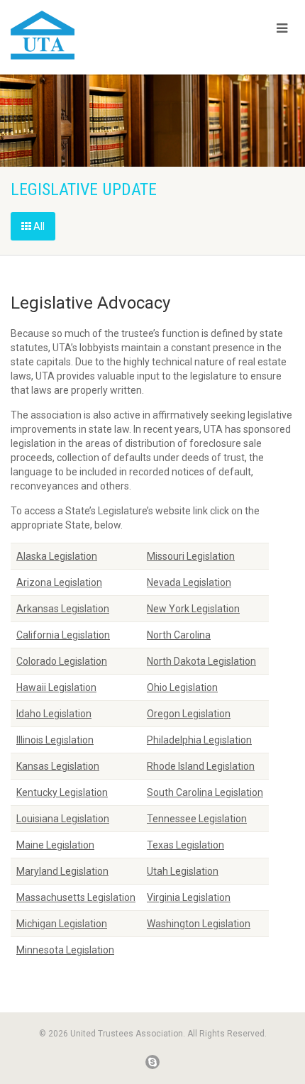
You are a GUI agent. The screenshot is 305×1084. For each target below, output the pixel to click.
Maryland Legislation (62, 871)
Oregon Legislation (189, 713)
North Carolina (179, 635)
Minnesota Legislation (65, 950)
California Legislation (63, 635)
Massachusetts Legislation (75, 897)
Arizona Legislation (59, 582)
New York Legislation (193, 608)
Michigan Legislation (61, 923)
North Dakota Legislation (201, 661)
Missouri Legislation (191, 556)
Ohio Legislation (182, 687)
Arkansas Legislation (62, 608)
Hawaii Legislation (56, 687)
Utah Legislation (182, 871)
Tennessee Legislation (197, 818)
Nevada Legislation (189, 582)
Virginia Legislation (189, 897)
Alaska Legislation (56, 556)
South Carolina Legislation (205, 792)
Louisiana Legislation (62, 818)
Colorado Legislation (61, 661)
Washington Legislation (198, 923)
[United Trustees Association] (102, 35)
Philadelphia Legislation (199, 740)
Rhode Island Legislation (201, 766)
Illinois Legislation (55, 740)
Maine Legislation (55, 845)
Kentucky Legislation (62, 792)
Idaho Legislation (54, 713)
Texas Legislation (185, 845)
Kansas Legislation (57, 766)
